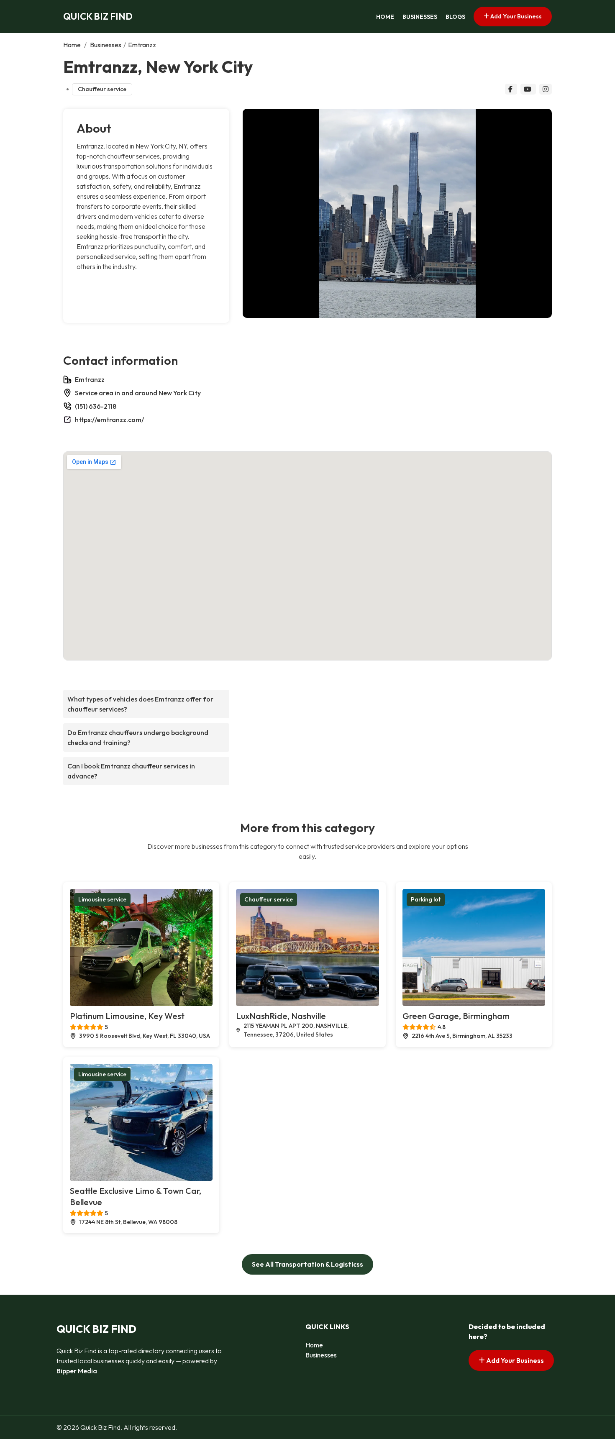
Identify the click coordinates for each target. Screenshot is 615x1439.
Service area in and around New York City (138, 393)
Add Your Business (515, 16)
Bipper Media (76, 1371)
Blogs (455, 16)
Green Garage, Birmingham (456, 1016)
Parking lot (426, 899)
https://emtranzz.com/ (109, 419)
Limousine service (102, 899)
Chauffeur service (102, 89)
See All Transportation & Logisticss (307, 1264)
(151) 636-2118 (95, 406)
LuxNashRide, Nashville (281, 1016)
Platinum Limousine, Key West (127, 1016)
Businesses (419, 16)
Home (385, 16)
